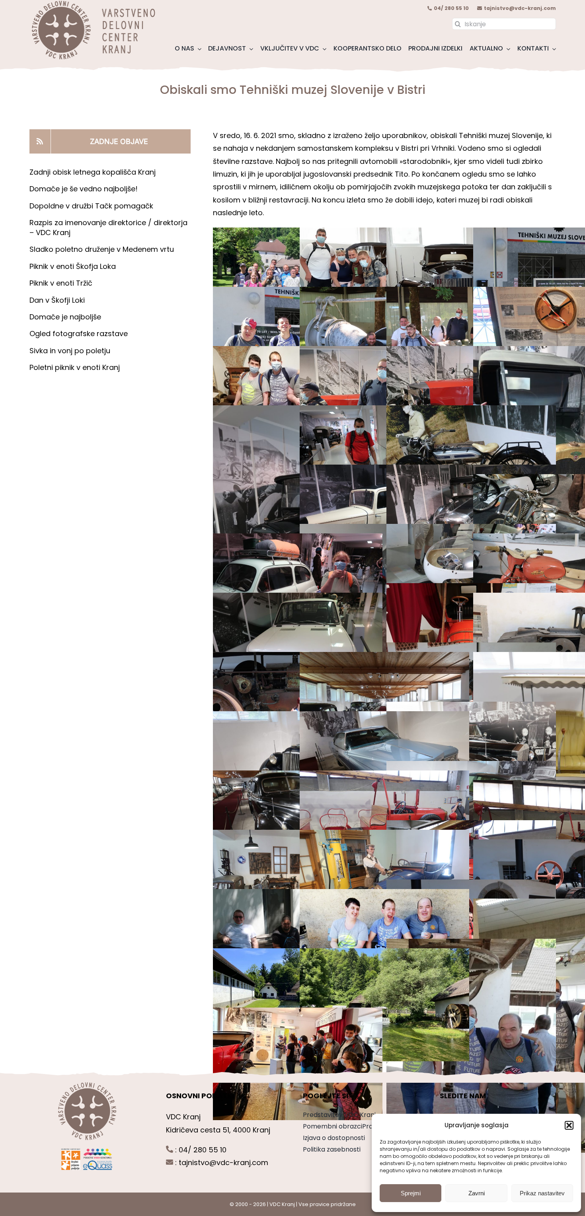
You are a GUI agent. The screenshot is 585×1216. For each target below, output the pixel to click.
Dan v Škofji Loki (57, 300)
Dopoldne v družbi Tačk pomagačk (91, 206)
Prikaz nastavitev (542, 1193)
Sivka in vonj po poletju (69, 351)
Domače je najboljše (66, 317)
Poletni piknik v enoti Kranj (75, 367)
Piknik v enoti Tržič (61, 283)
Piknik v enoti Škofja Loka (72, 266)
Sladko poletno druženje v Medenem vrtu (101, 249)
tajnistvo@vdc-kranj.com (520, 8)
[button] (569, 1125)
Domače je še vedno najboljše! (83, 189)
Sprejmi (411, 1193)
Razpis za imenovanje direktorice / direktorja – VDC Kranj (108, 227)
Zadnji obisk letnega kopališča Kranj (92, 172)
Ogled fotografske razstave (78, 334)
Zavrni (476, 1193)
